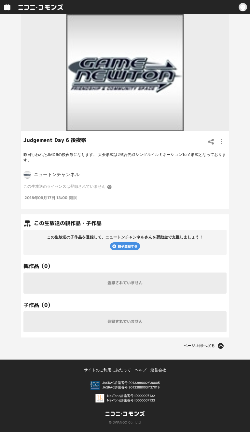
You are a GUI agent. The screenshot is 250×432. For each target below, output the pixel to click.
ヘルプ (140, 369)
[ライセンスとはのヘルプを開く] (110, 187)
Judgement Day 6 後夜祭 (54, 140)
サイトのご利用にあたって (107, 369)
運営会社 (158, 369)
